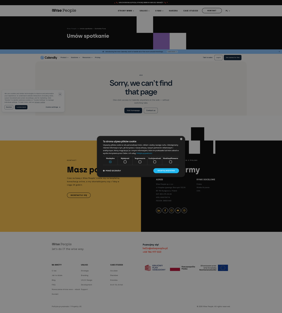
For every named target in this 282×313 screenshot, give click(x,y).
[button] (112, 171)
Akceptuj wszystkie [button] (166, 171)
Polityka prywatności (144, 153)
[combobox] (181, 139)
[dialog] (141, 156)
